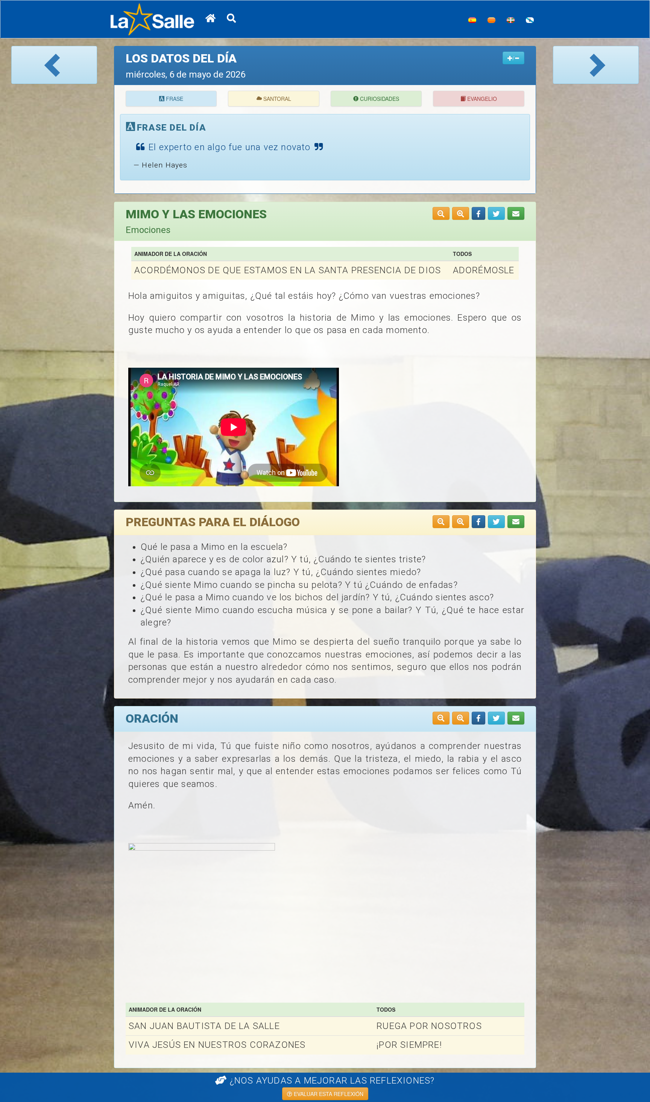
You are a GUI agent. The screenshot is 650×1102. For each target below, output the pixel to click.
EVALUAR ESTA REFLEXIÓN (327, 1093)
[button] (478, 213)
